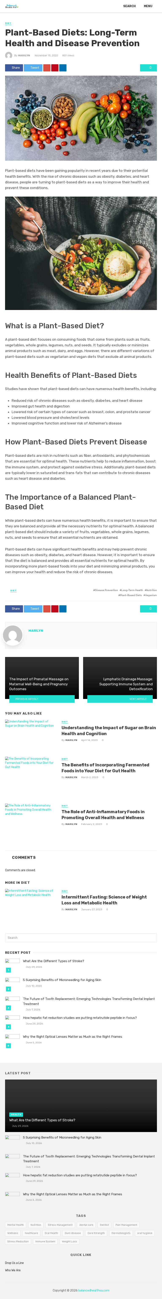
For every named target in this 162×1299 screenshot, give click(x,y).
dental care (86, 1224)
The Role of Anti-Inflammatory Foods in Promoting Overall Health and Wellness (103, 814)
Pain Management (126, 1224)
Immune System (45, 1241)
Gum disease (73, 1233)
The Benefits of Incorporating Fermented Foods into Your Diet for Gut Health (105, 767)
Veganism (151, 595)
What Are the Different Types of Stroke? (53, 961)
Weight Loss (69, 1241)
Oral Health (51, 1233)
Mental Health (15, 1224)
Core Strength (96, 1233)
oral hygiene (144, 1233)
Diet (8, 23)
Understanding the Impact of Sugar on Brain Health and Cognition (109, 730)
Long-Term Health (132, 590)
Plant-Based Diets (131, 595)
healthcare (31, 1233)
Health (16, 1114)
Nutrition (151, 590)
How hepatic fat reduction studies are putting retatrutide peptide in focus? (80, 1018)
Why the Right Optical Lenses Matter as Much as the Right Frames (72, 1037)
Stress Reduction (18, 1241)
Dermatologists (121, 1233)
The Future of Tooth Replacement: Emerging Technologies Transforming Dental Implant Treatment (89, 1001)
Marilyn (24, 55)
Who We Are (13, 1270)
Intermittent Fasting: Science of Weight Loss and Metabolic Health (104, 899)
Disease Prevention (106, 590)
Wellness (12, 1233)
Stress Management (60, 1224)
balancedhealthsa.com (93, 1290)
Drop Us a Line (14, 1263)
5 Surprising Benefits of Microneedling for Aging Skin (62, 980)
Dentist (104, 1224)
